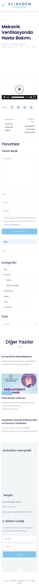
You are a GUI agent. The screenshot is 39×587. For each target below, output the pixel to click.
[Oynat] (4, 97)
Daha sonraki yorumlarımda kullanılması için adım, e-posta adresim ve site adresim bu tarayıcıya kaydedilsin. (20, 221)
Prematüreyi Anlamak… (14, 398)
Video (8, 20)
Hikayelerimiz (8, 291)
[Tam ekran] (34, 97)
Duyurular (7, 275)
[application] (19, 89)
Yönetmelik (8, 307)
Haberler (9, 280)
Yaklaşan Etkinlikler (12, 285)
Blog (5, 269)
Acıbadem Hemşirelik (19, 44)
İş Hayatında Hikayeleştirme (17, 356)
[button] (19, 89)
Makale (6, 296)
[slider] (18, 97)
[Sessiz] (31, 97)
